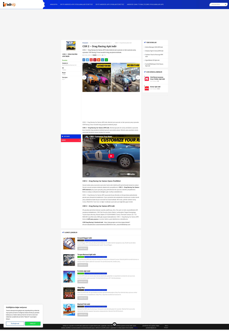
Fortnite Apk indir (83, 271)
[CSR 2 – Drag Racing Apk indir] (70, 45)
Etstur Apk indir (155, 87)
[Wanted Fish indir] (69, 309)
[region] (23, 315)
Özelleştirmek (15, 323)
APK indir (67, 136)
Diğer (63, 140)
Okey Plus (81, 288)
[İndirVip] (9, 4)
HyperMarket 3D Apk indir (152, 60)
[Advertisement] (114, 24)
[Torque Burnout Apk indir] (69, 260)
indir (94, 55)
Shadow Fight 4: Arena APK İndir (154, 51)
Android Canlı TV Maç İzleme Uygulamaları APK (145, 4)
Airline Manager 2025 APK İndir (154, 47)
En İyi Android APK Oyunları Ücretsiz (110, 4)
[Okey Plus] (69, 293)
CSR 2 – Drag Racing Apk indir (99, 46)
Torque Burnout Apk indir (86, 254)
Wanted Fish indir (83, 304)
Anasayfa (53, 4)
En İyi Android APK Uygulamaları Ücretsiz (76, 4)
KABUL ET (33, 323)
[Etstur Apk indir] (147, 88)
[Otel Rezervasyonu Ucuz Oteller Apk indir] (147, 79)
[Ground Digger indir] (69, 243)
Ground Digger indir (84, 238)
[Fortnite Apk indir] (69, 276)
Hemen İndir (83, 248)
